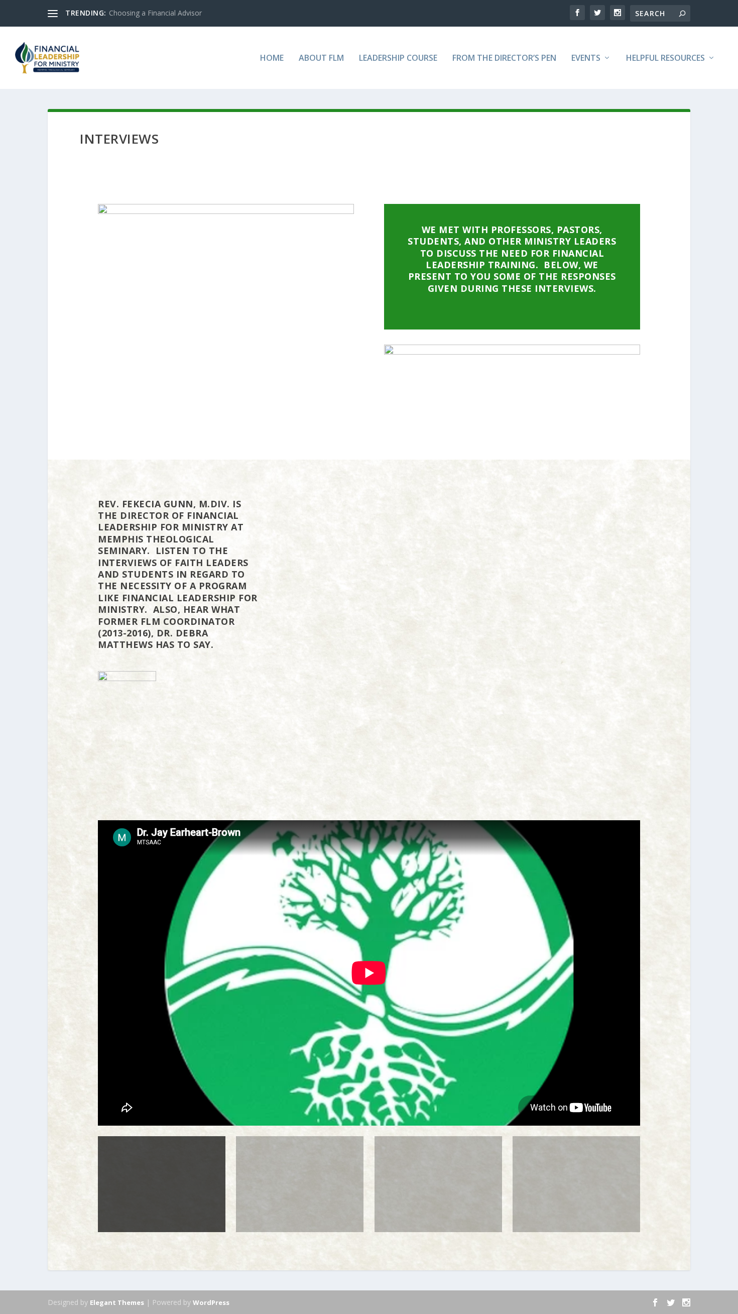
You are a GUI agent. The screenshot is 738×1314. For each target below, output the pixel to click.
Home (272, 58)
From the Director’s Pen (504, 58)
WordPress (211, 1302)
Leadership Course (398, 58)
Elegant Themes (117, 1302)
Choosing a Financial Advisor (155, 13)
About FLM (321, 58)
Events (585, 58)
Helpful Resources (665, 58)
